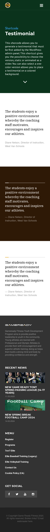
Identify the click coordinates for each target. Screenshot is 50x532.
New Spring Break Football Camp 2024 (20, 416)
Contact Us (10, 467)
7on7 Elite (10, 450)
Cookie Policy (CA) (14, 473)
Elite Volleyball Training (17, 461)
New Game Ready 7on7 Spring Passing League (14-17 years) (25, 390)
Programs (10, 444)
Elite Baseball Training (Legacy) (21, 456)
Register (9, 439)
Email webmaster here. (30, 520)
